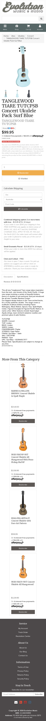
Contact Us (23, 655)
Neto (31, 717)
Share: (5, 128)
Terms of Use (23, 667)
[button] (23, 178)
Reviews (7, 282)
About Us (23, 648)
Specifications (22, 277)
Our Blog (23, 652)
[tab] (8, 276)
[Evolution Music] (23, 6)
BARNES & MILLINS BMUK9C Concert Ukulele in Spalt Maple (23, 393)
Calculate (24, 209)
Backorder (24, 173)
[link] (20, 702)
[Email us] (16, 702)
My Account (23, 628)
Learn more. (6, 138)
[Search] (41, 18)
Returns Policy (23, 675)
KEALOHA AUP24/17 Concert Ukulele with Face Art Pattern (21, 520)
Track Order (23, 632)
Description (8, 277)
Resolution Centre (23, 636)
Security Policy (23, 679)
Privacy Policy (23, 671)
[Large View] (6, 94)
